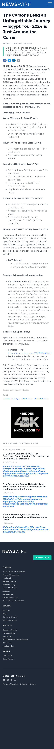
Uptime (32, 684)
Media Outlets (8, 646)
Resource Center (10, 630)
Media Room (8, 594)
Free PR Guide (42, 558)
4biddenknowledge (12, 399)
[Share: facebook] (5, 60)
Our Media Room (10, 620)
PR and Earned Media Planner (15, 640)
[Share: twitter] (9, 60)
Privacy (23, 684)
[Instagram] (15, 680)
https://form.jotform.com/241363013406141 (29, 353)
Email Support (8, 659)
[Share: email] (18, 60)
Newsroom (7, 636)
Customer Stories (10, 617)
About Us (6, 610)
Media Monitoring (10, 588)
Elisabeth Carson (41, 399)
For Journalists (9, 633)
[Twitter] (8, 680)
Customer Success (10, 598)
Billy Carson (27, 399)
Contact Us (7, 656)
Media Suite (8, 578)
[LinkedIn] (11, 680)
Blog (5, 614)
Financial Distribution (11, 575)
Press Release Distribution (14, 572)
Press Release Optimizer (13, 601)
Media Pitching (9, 585)
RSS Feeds (7, 643)
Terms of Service (10, 684)
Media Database (9, 581)
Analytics (6, 591)
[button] (50, 3)
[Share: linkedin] (14, 60)
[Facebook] (4, 680)
